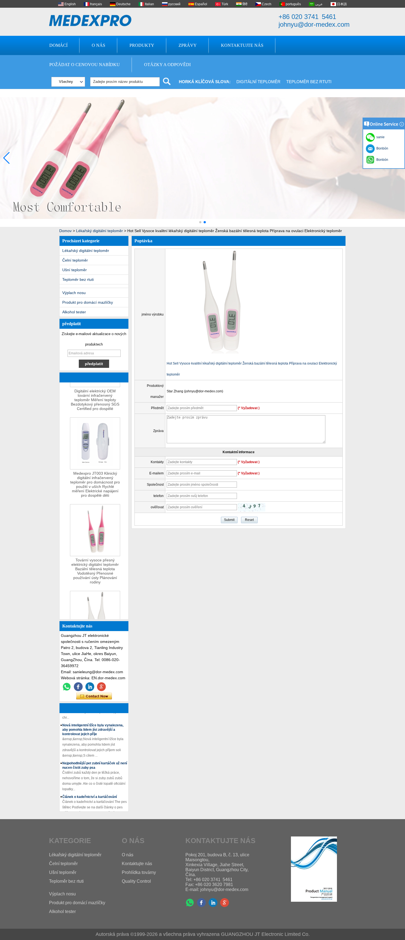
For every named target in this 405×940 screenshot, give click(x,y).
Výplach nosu (74, 292)
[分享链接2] (101, 686)
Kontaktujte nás (242, 45)
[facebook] (78, 686)
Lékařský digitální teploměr (99, 231)
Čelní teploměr (75, 260)
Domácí (58, 45)
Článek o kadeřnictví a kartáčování (89, 791)
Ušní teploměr (74, 270)
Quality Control (136, 881)
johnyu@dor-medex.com (314, 24)
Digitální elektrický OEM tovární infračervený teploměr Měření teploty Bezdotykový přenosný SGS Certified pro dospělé (95, 394)
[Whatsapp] (66, 686)
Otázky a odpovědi (167, 64)
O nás (98, 45)
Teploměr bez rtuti (308, 81)
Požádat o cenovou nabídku (84, 64)
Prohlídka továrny (139, 872)
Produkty (141, 45)
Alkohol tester (74, 312)
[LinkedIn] (89, 686)
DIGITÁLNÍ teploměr (258, 81)
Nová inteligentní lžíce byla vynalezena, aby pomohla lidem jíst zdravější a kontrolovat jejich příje (92, 724)
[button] (200, 222)
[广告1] (202, 226)
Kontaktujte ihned (94, 696)
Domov (65, 231)
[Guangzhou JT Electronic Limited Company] (90, 20)
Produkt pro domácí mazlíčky (87, 302)
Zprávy (188, 45)
